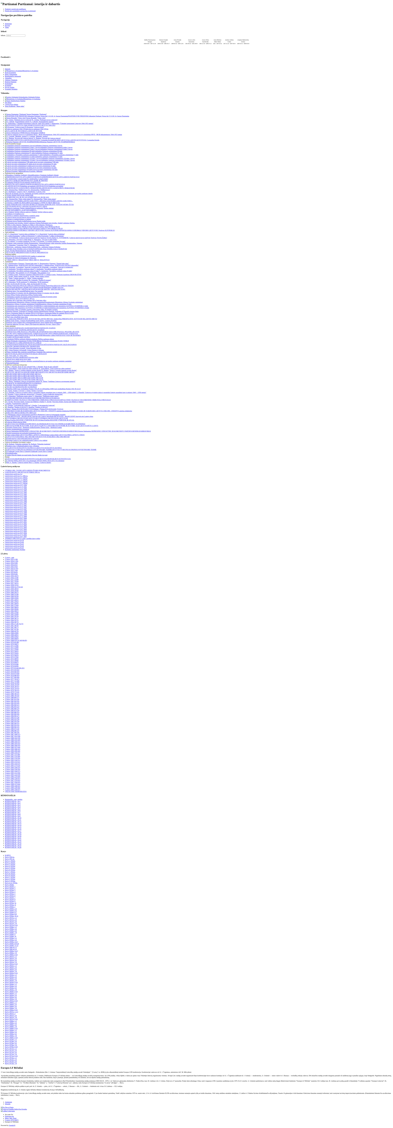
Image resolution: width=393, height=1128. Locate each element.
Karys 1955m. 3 (10, 890)
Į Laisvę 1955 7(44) (11, 570)
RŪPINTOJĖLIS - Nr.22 (13, 840)
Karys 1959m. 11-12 (11, 945)
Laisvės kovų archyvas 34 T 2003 (16, 529)
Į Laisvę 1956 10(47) (12, 576)
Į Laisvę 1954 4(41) (11, 565)
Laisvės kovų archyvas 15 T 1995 (16, 494)
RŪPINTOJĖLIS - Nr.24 (13, 844)
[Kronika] (14, 1109)
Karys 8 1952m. (10, 874)
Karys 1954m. (9, 885)
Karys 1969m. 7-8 (11, 1036)
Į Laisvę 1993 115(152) (12, 762)
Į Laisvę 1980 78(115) (12, 694)
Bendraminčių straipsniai (13, 76)
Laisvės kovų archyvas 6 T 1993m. (16, 478)
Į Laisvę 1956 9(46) (11, 574)
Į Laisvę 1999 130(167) (12, 790)
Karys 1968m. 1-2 (11, 1021)
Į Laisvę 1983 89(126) (12, 714)
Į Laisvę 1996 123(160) (12, 777)
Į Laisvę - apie (9, 557)
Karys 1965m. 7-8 (11, 999)
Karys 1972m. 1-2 (11, 1058)
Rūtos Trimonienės (11, 74)
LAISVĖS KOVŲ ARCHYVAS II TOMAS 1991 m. (22, 472)
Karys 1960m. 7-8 (11, 953)
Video (7, 27)
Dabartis (7, 69)
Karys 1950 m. (10, 857)
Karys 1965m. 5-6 (11, 997)
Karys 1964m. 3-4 (11, 986)
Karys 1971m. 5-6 (11, 1052)
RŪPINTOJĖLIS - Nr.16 (13, 829)
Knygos (7, 25)
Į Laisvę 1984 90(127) (12, 716)
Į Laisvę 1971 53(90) (12, 649)
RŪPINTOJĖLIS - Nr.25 (13, 845)
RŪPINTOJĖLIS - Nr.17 (13, 831)
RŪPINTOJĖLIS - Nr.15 (13, 827)
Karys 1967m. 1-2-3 (11, 1012)
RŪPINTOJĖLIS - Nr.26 (13, 847)
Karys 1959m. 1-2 (11, 938)
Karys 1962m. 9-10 (11, 973)
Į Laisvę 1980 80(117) (12, 697)
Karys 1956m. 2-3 (11, 909)
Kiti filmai (8, 102)
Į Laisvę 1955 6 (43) (11, 568)
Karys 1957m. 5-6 (11, 921)
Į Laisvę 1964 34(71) (12, 618)
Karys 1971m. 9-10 (11, 1056)
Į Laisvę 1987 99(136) (12, 732)
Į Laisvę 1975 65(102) (12, 670)
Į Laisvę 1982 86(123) (12, 708)
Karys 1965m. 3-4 (11, 995)
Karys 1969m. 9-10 (11, 1038)
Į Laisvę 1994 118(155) (12, 767)
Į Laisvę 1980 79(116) (12, 696)
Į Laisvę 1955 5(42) (11, 567)
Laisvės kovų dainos (11, 104)
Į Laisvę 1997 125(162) (12, 780)
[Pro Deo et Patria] (7, 1107)
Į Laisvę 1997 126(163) (12, 782)
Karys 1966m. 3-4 (11, 1004)
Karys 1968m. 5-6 (11, 1025)
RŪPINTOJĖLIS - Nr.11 (13, 820)
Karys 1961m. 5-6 (11, 960)
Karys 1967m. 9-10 (11, 1019)
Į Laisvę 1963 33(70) (12, 616)
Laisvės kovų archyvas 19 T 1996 (16, 502)
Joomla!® (12, 1125)
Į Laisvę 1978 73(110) (12, 685)
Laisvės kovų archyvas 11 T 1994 (16, 487)
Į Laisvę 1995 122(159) (12, 775)
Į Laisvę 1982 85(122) (12, 707)
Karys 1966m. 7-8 (11, 1008)
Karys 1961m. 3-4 (11, 958)
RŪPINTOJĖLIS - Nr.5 (12, 809)
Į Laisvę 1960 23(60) (12, 598)
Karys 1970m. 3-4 (11, 1041)
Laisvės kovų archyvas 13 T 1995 (16, 491)
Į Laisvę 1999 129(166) (12, 788)
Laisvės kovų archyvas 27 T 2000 (16, 516)
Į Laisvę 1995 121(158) (12, 773)
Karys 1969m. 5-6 (11, 1034)
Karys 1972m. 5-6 (11, 1061)
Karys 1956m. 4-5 (11, 910)
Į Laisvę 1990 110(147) (12, 753)
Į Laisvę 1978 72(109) (12, 683)
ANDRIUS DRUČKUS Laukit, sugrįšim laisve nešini (22, 538)
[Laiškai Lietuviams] (8, 1111)
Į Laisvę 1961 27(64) (12, 605)
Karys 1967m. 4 (10, 1014)
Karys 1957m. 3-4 (11, 920)
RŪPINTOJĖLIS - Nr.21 (13, 838)
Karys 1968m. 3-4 (11, 1023)
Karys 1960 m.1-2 (11, 947)
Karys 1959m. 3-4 (11, 940)
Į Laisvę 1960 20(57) (12, 592)
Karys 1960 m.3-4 (11, 949)
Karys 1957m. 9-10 (11, 925)
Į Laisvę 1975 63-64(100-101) (14, 668)
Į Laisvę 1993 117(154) (12, 766)
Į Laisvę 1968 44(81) (12, 635)
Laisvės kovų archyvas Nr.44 (14, 546)
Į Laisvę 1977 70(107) (12, 679)
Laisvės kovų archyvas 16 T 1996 (16, 496)
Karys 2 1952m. (10, 863)
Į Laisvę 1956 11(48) (11, 578)
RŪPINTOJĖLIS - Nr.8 (12, 814)
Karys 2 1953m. (10, 879)
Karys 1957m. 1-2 (11, 918)
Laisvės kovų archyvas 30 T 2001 (16, 522)
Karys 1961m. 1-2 (11, 956)
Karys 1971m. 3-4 (11, 1050)
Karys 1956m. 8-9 (11, 914)
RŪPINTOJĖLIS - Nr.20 (13, 836)
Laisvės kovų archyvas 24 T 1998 (16, 511)
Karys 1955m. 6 (10, 896)
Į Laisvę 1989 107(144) (12, 747)
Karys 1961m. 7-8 (11, 962)
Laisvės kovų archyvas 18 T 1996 (16, 500)
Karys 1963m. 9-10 (11, 982)
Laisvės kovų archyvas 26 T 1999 (16, 514)
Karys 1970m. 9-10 (11, 1047)
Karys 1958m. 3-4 (11, 929)
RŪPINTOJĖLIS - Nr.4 (12, 807)
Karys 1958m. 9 (10, 934)
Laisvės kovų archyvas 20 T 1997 (16, 503)
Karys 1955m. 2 (10, 888)
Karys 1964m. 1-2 (11, 984)
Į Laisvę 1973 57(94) (12, 657)
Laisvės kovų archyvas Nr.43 (14, 544)
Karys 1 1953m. (10, 877)
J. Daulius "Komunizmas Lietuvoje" (16, 403)
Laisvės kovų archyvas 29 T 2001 (16, 520)
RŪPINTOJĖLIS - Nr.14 (13, 825)
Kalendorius (9, 84)
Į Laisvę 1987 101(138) (12, 736)
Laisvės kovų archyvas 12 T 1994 (16, 489)
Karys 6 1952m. (10, 870)
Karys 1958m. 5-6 (11, 931)
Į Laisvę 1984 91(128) (12, 718)
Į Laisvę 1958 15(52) (12, 585)
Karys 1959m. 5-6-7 (11, 942)
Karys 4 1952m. (10, 866)
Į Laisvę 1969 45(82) (12, 637)
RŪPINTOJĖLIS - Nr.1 (12, 801)
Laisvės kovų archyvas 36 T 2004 (16, 533)
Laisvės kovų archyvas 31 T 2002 (16, 524)
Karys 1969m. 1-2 (11, 1030)
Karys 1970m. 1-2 (11, 1039)
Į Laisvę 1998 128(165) (12, 786)
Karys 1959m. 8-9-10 (12, 944)
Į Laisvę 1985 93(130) (12, 721)
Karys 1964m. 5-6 (11, 988)
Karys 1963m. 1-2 (11, 975)
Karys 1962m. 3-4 (11, 968)
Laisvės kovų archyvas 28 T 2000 (16, 518)
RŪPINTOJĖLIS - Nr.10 (13, 818)
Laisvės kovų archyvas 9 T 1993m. (16, 483)
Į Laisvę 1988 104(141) (12, 742)
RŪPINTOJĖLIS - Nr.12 (13, 821)
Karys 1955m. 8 (10, 899)
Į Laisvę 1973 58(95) (12, 659)
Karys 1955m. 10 (10, 903)
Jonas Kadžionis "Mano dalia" (15, 106)
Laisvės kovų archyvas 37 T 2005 (16, 535)
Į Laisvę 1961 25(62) (12, 602)
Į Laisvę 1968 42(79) (12, 631)
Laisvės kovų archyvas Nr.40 (14, 542)
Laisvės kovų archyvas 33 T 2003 (16, 527)
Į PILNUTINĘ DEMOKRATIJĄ (16, 791)
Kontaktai (8, 85)
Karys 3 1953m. (10, 881)
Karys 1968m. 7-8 (11, 1026)
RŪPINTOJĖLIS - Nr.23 (13, 842)
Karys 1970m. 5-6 (11, 1043)
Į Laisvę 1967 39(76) (12, 626)
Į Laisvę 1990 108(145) (12, 749)
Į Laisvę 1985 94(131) (12, 723)
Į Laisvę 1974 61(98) (12, 664)
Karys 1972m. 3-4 (11, 1060)
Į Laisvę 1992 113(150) (12, 758)
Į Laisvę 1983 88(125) (12, 712)
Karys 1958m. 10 (10, 936)
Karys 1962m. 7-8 (11, 971)
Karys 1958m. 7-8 (11, 933)
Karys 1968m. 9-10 (11, 1028)
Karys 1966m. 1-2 (11, 1003)
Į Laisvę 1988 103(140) (12, 740)
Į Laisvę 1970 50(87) (12, 644)
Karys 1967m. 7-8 (11, 1017)
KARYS (8, 855)
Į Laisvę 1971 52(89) (12, 648)
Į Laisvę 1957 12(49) (12, 579)
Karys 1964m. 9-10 (11, 991)
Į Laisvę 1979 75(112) (12, 688)
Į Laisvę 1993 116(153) (12, 764)
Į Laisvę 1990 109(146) (12, 751)
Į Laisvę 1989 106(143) (12, 745)
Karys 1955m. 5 (10, 894)
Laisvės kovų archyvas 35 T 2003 (16, 531)
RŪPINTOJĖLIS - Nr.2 (12, 803)
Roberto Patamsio (10, 82)
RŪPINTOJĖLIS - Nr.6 (12, 810)
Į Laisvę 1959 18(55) (12, 589)
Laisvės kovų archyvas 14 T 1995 (16, 492)
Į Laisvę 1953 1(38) (11, 559)
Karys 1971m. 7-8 (11, 1054)
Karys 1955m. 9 (10, 901)
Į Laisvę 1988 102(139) (12, 738)
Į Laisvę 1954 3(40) (11, 563)
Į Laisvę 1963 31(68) (12, 613)
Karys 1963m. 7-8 (11, 980)
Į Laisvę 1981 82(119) (12, 701)
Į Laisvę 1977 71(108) (12, 681)
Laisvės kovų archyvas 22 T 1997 (16, 507)
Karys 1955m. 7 (10, 898)
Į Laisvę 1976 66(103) (12, 672)
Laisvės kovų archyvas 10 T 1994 (16, 485)
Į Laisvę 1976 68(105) (12, 675)
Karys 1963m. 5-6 (11, 979)
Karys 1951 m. (10, 859)
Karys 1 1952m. (10, 861)
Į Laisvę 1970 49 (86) (12, 642)
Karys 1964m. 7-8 (11, 990)
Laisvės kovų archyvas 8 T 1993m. (16, 481)
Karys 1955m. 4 (10, 892)
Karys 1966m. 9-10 (11, 1010)
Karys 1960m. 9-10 (11, 955)
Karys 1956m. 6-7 (11, 912)
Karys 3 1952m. (10, 864)
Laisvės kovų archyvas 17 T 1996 (16, 498)
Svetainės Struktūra (11, 89)
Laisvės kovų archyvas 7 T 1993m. (16, 479)
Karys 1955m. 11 (10, 905)
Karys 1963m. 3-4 (11, 977)
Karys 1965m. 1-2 (11, 993)
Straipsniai (8, 24)
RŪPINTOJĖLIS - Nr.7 (12, 812)
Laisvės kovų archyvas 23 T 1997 (16, 509)
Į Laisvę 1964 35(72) (12, 620)
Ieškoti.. (3, 35)
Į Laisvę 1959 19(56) (12, 591)
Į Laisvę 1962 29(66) (12, 609)
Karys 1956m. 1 (10, 907)
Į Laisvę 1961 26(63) (12, 603)
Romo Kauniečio (10, 72)
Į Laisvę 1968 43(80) (12, 633)
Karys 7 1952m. (10, 872)
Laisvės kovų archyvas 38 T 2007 (16, 537)
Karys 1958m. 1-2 (11, 927)
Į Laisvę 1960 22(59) (12, 596)
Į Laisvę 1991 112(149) (12, 756)
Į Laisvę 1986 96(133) (12, 727)
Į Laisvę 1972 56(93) (12, 655)
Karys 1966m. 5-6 (11, 1006)
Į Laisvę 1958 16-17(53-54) (14, 587)
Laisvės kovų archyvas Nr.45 (14, 548)
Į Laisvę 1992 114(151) (12, 760)
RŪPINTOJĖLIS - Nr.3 (12, 805)
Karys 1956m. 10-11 (11, 916)
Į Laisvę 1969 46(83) (12, 638)
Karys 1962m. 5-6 (11, 969)
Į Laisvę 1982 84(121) (12, 705)
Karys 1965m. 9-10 (11, 1001)
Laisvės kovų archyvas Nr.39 (14, 540)
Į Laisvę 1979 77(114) (12, 692)
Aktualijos (8, 78)
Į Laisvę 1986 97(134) (12, 729)
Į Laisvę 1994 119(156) (12, 769)
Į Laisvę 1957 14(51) (12, 583)
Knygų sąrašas (9, 87)
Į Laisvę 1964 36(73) (12, 622)
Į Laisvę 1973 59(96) (12, 661)
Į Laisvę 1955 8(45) (11, 572)
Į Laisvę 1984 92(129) (12, 720)
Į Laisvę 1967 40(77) (12, 627)
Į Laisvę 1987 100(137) (12, 734)
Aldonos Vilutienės (11, 80)
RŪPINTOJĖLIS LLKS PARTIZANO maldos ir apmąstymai (25, 256)
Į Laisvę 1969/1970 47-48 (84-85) (16, 640)
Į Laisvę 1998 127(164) (12, 784)
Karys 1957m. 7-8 (11, 923)
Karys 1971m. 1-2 (11, 1049)
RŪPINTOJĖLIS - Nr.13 (13, 823)
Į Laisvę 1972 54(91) (12, 651)
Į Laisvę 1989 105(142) (12, 743)
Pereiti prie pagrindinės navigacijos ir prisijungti (20, 11)
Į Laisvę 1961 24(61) (12, 600)
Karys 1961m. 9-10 (11, 964)
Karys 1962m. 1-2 (11, 966)
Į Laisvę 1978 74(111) (12, 686)
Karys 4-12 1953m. (11, 883)
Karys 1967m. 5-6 (11, 1015)
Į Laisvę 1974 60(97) (12, 662)
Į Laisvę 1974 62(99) (12, 666)
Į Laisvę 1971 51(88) (12, 646)
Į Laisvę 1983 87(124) (12, 710)
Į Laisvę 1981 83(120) (12, 703)
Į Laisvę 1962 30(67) (12, 611)
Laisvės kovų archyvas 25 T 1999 (16, 513)
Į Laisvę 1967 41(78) (12, 629)
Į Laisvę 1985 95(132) (12, 725)
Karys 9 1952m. (10, 875)
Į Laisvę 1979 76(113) (12, 690)
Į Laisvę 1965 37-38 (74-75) (14, 624)
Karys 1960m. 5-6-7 (11, 951)
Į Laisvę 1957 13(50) (12, 581)
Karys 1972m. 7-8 (11, 1063)
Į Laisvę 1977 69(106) (12, 677)
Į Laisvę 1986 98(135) (12, 731)
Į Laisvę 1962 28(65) (12, 607)
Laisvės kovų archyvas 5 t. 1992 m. (16, 476)
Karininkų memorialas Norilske (15, 549)
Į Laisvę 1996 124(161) (12, 778)
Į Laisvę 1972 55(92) (12, 653)
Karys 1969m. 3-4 (11, 1032)
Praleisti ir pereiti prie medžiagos (15, 9)
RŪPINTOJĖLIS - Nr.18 (13, 833)
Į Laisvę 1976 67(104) (12, 673)
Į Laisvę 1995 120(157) (12, 771)
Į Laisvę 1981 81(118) (12, 699)
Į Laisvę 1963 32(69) (12, 614)
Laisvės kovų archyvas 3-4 (13, 474)
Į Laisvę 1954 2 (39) (11, 561)
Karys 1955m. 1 (10, 886)
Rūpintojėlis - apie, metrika (13, 799)
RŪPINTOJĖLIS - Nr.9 (12, 816)
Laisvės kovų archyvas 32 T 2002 (16, 526)
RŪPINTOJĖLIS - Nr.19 (13, 834)
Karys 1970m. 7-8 (11, 1045)
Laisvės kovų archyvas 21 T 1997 (16, 505)
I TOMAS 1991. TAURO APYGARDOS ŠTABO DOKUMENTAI (27, 470)
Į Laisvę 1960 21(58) (12, 594)
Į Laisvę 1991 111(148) (12, 755)
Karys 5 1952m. (10, 868)
